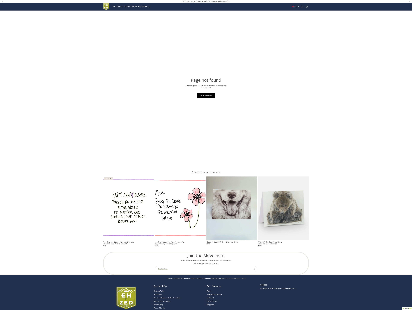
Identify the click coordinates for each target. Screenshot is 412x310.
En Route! (210, 298)
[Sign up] (254, 269)
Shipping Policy (159, 291)
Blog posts (210, 304)
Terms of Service (159, 308)
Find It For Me (212, 301)
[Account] (302, 6)
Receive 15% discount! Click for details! (167, 298)
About (209, 291)
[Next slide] (254, 208)
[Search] (114, 6)
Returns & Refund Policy (162, 301)
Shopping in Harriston (214, 294)
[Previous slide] (209, 208)
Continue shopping (206, 95)
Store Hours (158, 294)
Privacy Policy (158, 304)
